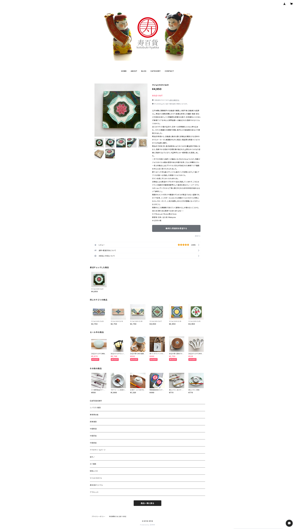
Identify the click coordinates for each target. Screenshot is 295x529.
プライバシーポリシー (98, 516)
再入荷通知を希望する (177, 228)
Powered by (145, 525)
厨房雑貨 (93, 422)
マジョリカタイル (96, 478)
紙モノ (92, 457)
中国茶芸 (93, 436)
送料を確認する (174, 100)
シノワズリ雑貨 (95, 408)
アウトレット (94, 492)
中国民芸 (93, 443)
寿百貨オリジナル (96, 485)
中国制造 (93, 429)
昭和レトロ (94, 471)
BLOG (143, 71)
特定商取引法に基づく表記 (117, 516)
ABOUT (134, 71)
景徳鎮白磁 (94, 415)
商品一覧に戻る (147, 503)
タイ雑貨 (93, 464)
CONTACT (169, 71)
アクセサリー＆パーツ (97, 450)
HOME (124, 71)
